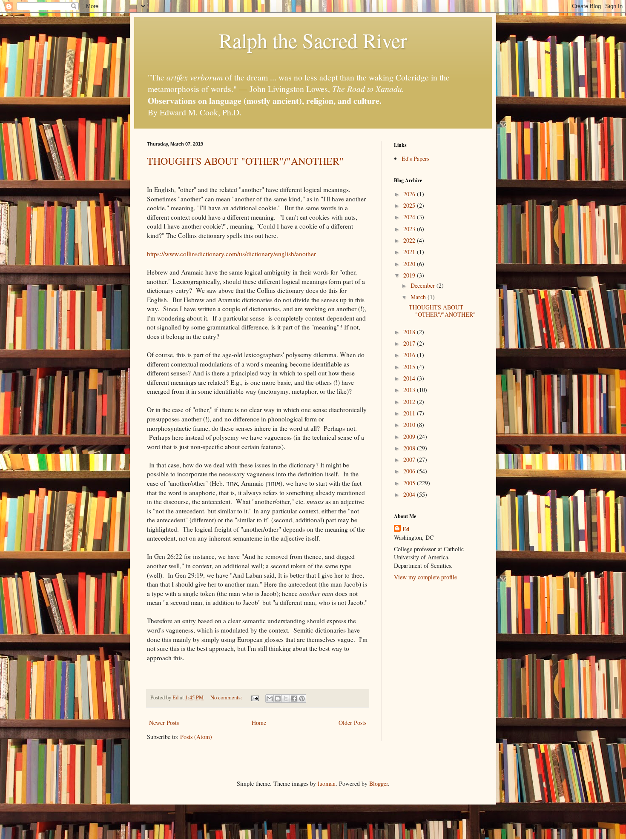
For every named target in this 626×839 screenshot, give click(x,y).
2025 (410, 205)
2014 (410, 378)
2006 (410, 471)
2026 (410, 194)
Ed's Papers (415, 159)
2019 (410, 275)
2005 (410, 483)
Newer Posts (164, 723)
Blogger (378, 783)
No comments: (227, 697)
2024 (410, 217)
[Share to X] (285, 698)
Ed (406, 529)
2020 (410, 264)
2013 (410, 390)
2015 (410, 367)
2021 (410, 252)
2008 (410, 448)
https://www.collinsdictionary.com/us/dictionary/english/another (231, 253)
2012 (410, 402)
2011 (410, 413)
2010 (410, 425)
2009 (410, 436)
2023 (410, 229)
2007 (410, 459)
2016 (410, 355)
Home (259, 723)
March (419, 297)
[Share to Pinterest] (302, 698)
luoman (327, 783)
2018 (410, 332)
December (423, 285)
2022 (410, 240)
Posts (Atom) (196, 737)
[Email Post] (254, 697)
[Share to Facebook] (294, 698)
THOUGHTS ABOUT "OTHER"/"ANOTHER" (245, 161)
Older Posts (352, 723)
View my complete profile (425, 577)
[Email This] (269, 698)
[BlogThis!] (277, 698)
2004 (410, 494)
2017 (410, 343)
